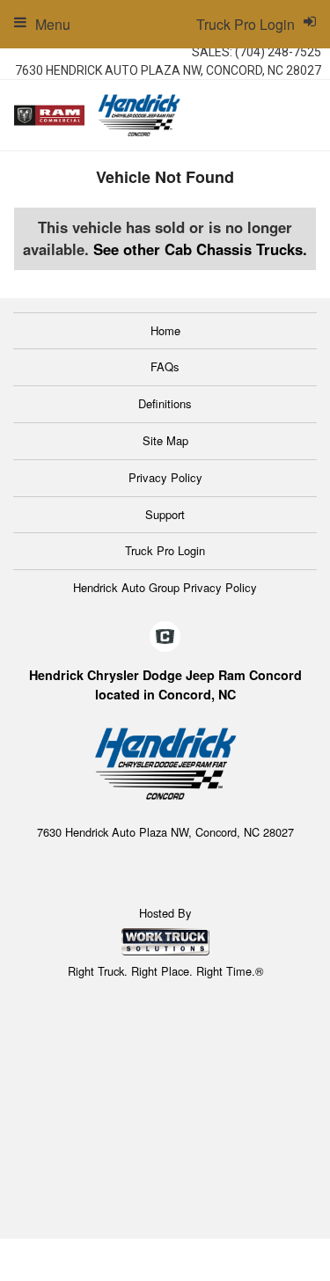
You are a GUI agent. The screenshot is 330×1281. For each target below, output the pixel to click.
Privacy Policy (165, 477)
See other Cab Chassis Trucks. (200, 249)
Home (165, 330)
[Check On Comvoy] (165, 637)
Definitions (165, 403)
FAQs (165, 366)
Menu (52, 24)
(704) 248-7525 (278, 52)
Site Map (165, 440)
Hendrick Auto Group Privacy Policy (165, 587)
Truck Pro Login (165, 550)
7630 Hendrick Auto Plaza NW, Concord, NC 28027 (168, 70)
